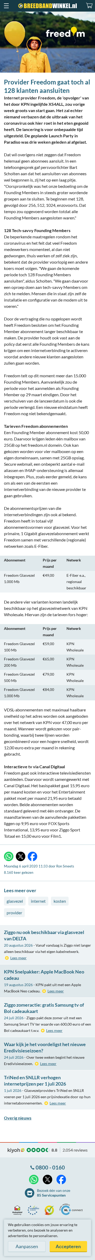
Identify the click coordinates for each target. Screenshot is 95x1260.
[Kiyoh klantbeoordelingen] (51, 1210)
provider (14, 912)
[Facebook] (32, 856)
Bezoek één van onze (53, 1192)
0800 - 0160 (50, 1167)
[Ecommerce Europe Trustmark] (34, 1210)
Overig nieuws (17, 1117)
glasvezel (15, 900)
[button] (6, 6)
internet (38, 900)
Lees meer (18, 958)
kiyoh (16, 1150)
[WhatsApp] (8, 856)
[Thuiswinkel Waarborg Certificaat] (18, 1210)
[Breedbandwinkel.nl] (47, 6)
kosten (60, 900)
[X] (20, 856)
